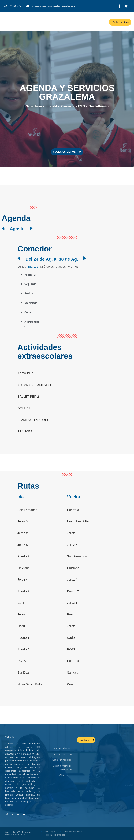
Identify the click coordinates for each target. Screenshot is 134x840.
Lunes (21, 266)
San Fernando (27, 510)
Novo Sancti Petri (29, 684)
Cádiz (21, 626)
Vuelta (73, 496)
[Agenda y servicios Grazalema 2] (31, 228)
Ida (20, 496)
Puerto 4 (23, 649)
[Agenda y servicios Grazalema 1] (3, 228)
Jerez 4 (22, 579)
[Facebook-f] (7, 814)
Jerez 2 (22, 533)
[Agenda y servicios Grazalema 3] (18, 258)
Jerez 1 (22, 614)
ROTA (21, 661)
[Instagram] (18, 814)
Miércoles (47, 266)
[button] (83, 22)
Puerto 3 (23, 556)
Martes (33, 266)
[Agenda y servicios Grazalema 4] (84, 258)
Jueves (61, 266)
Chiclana (23, 568)
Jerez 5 (22, 545)
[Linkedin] (12, 814)
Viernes (73, 266)
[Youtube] (23, 814)
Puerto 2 (23, 591)
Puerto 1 (23, 637)
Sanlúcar (23, 672)
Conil (21, 602)
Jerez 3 (22, 521)
